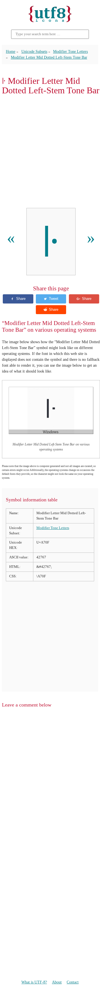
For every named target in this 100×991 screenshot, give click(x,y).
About (57, 982)
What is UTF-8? (34, 982)
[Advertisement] (50, 151)
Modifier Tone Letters (70, 51)
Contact (73, 982)
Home (10, 51)
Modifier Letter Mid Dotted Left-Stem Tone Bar (49, 57)
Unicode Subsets (34, 51)
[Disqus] (50, 784)
